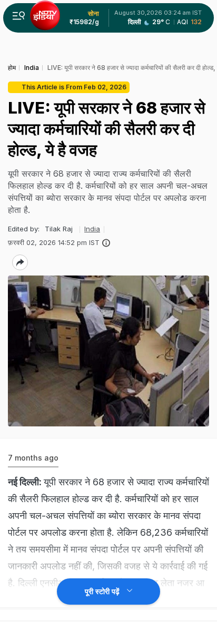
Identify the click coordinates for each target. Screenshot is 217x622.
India (92, 229)
